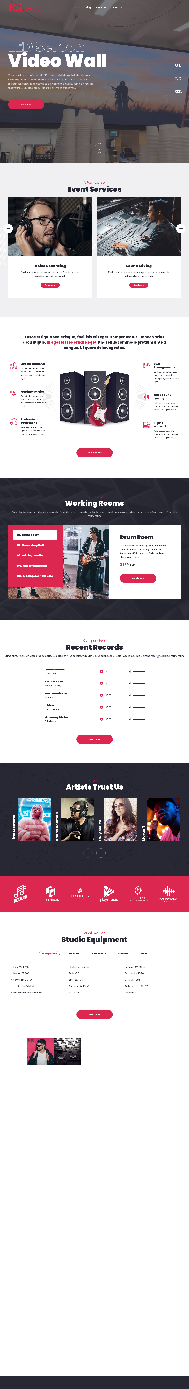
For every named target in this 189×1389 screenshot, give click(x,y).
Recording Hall (30, 545)
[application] (121, 668)
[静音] (130, 671)
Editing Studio (30, 555)
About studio (94, 452)
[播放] (101, 671)
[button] (8, 228)
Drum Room (28, 535)
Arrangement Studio (35, 576)
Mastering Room (32, 566)
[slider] (139, 672)
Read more (26, 88)
